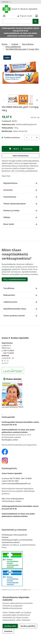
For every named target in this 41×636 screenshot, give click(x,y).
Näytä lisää (6, 176)
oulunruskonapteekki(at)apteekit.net (16, 483)
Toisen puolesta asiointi (14, 315)
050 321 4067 (13, 481)
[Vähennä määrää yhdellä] (26, 137)
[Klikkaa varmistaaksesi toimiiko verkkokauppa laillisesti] (20, 568)
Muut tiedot (8, 224)
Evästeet (5, 537)
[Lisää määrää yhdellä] (36, 137)
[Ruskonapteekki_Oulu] (20, 452)
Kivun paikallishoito (13, 47)
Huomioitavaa (9, 196)
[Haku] (35, 21)
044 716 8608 (8, 353)
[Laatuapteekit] (20, 370)
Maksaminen (9, 295)
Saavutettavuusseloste (11, 542)
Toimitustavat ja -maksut (11, 501)
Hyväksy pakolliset (27, 626)
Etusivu (4, 44)
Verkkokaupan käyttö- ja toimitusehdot (17, 540)
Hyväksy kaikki (10, 626)
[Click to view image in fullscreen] (20, 73)
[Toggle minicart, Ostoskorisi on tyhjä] (36, 16)
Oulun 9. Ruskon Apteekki (24, 8)
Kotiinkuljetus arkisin (10, 440)
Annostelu (8, 190)
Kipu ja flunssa (28, 44)
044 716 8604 (9, 350)
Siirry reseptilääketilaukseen (14, 279)
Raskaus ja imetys (11, 210)
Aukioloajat (5, 2)
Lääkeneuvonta (10, 302)
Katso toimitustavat (20, 156)
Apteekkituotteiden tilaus (14, 308)
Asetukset (8, 631)
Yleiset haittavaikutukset (14, 203)
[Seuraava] (37, 100)
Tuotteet (14, 44)
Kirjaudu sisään (26, 16)
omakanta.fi (6, 269)
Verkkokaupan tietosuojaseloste (14, 535)
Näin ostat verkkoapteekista (13, 498)
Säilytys (6, 217)
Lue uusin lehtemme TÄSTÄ (12, 407)
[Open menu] (4, 16)
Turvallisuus (8, 288)
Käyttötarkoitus (10, 183)
